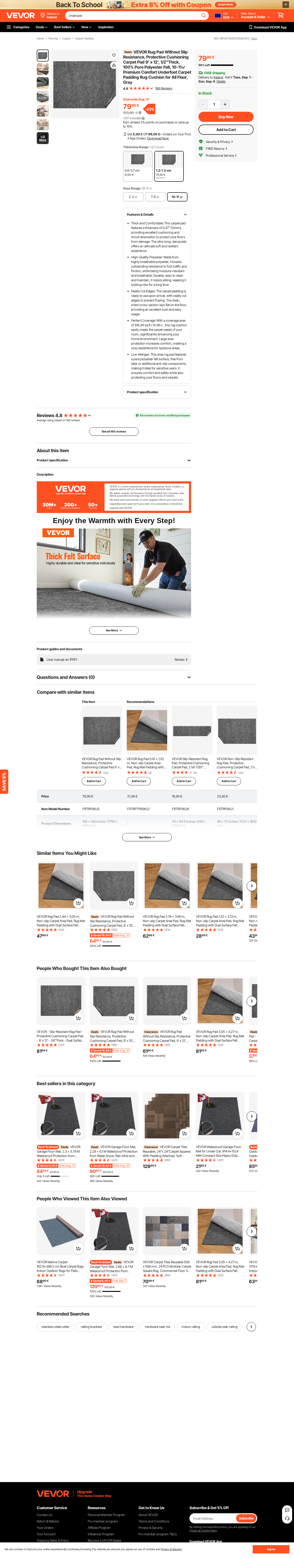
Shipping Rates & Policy (53, 1540)
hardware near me (157, 1327)
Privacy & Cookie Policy (203, 1530)
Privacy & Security (151, 1528)
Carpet (66, 38)
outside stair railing (224, 1327)
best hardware (123, 1327)
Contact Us (44, 1515)
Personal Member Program (106, 1515)
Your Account (46, 1534)
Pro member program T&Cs (158, 1534)
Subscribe (246, 1518)
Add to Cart (226, 129)
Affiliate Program (99, 1528)
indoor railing (191, 1327)
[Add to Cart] (78, 903)
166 (68, 420)
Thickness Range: (136, 147)
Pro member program (103, 1521)
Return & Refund (48, 1521)
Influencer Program (101, 1534)
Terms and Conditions (154, 1521)
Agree (271, 1549)
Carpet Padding (84, 38)
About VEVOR (148, 1515)
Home (40, 38)
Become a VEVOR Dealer (105, 1540)
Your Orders (45, 1528)
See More (145, 837)
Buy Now (226, 116)
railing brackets (91, 1327)
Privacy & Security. (171, 1549)
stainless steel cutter (55, 1327)
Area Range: (132, 188)
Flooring (53, 38)
